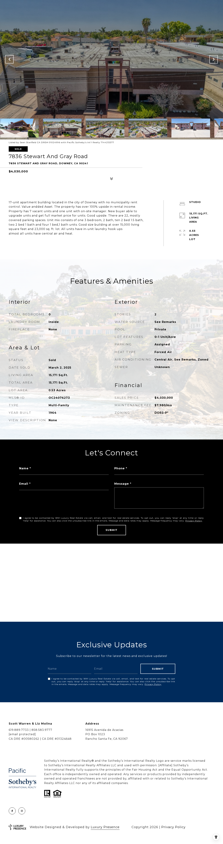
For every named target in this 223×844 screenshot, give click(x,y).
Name (24, 468)
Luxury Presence (105, 827)
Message (121, 483)
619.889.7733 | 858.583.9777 (30, 730)
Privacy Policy (193, 520)
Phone (119, 468)
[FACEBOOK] (12, 810)
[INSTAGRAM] (21, 810)
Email (23, 483)
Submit (112, 530)
